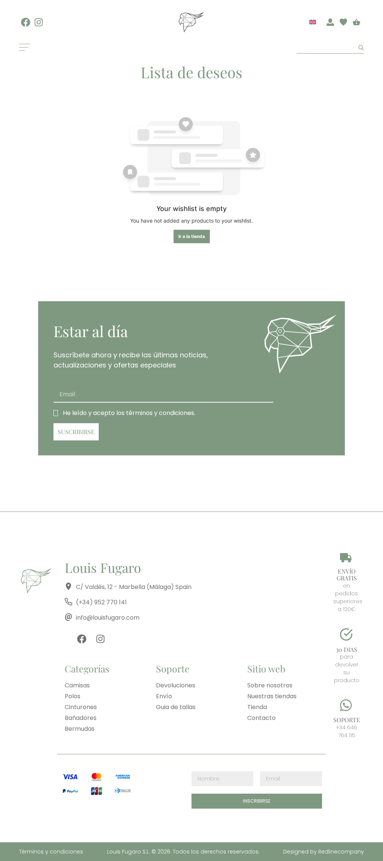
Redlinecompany (340, 851)
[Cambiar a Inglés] (313, 21)
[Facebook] (25, 22)
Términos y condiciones (51, 851)
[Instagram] (38, 22)
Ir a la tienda (191, 236)
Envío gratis (347, 574)
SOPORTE (346, 720)
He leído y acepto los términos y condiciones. (129, 413)
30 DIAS (346, 649)
